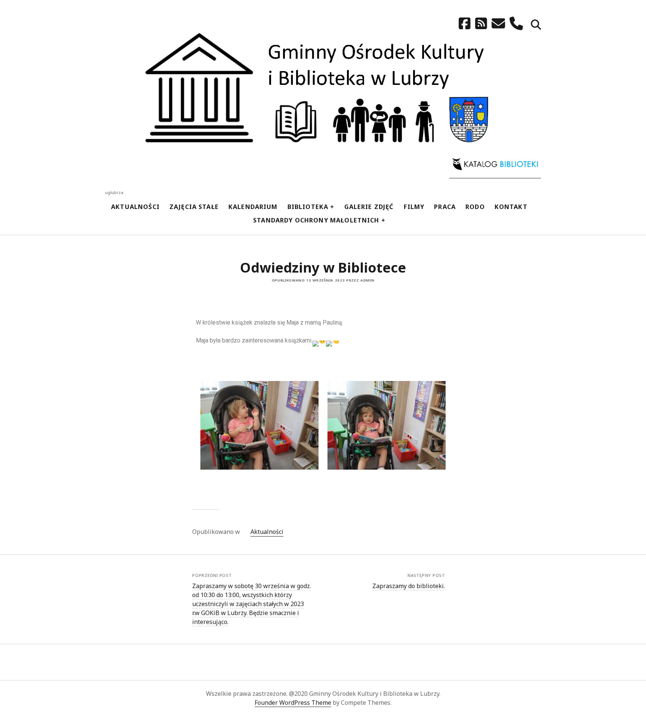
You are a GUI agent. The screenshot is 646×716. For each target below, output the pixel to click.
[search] (536, 25)
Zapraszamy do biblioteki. (408, 586)
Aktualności (135, 206)
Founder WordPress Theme (293, 702)
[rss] (481, 23)
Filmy (414, 206)
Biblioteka (308, 206)
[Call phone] (516, 23)
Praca (445, 206)
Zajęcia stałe (194, 206)
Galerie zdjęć (369, 206)
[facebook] (465, 23)
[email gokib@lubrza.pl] (498, 23)
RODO (475, 206)
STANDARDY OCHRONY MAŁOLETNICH (316, 220)
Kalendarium (253, 206)
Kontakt (511, 206)
